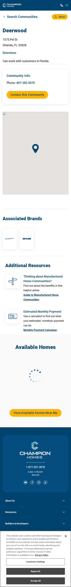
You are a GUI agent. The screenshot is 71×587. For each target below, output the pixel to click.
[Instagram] (39, 482)
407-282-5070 (25, 82)
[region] (35, 559)
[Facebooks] (32, 482)
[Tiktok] (45, 482)
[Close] (65, 536)
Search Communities (22, 17)
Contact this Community (27, 94)
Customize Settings (35, 561)
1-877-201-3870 (35, 467)
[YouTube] (26, 482)
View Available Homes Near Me (35, 413)
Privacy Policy (41, 555)
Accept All (35, 581)
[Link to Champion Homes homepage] (12, 5)
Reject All (35, 571)
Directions (9, 53)
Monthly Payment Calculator (40, 330)
